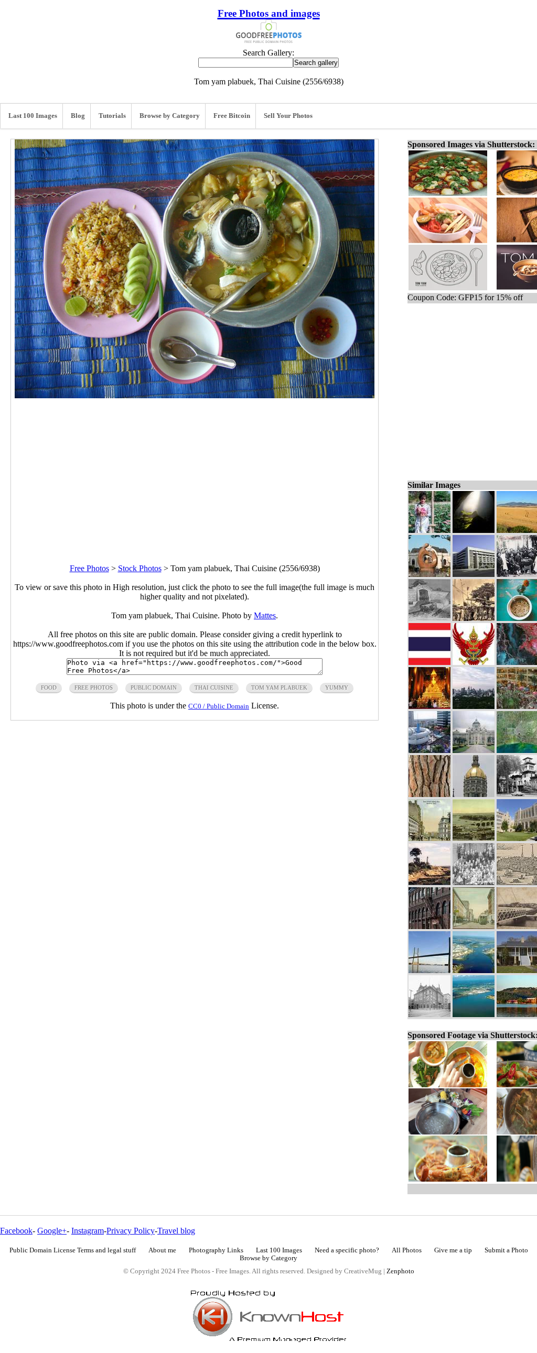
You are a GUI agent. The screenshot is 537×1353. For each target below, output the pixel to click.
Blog (78, 115)
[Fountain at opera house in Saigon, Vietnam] (429, 574)
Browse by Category (169, 115)
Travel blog (176, 1230)
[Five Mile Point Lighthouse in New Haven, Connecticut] (429, 882)
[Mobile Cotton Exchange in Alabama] (429, 1014)
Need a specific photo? (347, 1250)
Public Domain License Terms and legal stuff (72, 1250)
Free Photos (89, 568)
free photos (93, 687)
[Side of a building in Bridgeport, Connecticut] (429, 926)
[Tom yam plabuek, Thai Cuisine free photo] (194, 395)
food (49, 687)
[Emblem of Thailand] (474, 662)
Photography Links (216, 1250)
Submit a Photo (506, 1250)
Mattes (265, 615)
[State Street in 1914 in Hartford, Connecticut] (429, 838)
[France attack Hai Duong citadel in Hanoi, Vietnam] (429, 618)
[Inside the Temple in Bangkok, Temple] (429, 706)
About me (162, 1250)
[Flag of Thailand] (429, 662)
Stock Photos (140, 568)
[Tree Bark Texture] (429, 794)
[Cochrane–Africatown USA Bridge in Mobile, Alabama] (429, 970)
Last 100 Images (32, 115)
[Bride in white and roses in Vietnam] (429, 530)
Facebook (16, 1230)
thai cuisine (214, 687)
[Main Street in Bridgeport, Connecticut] (474, 926)
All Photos (407, 1250)
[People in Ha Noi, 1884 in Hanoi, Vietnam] (474, 618)
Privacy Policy (130, 1230)
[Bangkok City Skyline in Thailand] (474, 706)
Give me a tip (453, 1250)
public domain (154, 687)
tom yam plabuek (279, 687)
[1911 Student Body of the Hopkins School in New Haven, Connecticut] (474, 882)
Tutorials (112, 115)
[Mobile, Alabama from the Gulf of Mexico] (474, 1014)
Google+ (52, 1230)
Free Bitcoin (231, 115)
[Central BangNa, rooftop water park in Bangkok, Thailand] (429, 750)
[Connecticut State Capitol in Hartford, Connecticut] (474, 794)
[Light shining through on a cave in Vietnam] (474, 530)
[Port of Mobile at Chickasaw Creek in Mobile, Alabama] (474, 970)
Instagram (87, 1230)
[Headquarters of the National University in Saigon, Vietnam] (474, 574)
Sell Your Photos (288, 115)
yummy (336, 687)
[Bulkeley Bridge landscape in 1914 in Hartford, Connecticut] (474, 838)
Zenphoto (400, 1271)
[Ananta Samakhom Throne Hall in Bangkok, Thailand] (474, 750)
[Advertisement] (194, 471)
